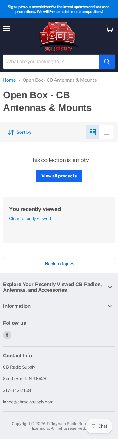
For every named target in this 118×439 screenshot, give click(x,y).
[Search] (107, 62)
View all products (59, 175)
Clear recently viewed (30, 218)
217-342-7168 (17, 390)
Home (9, 80)
